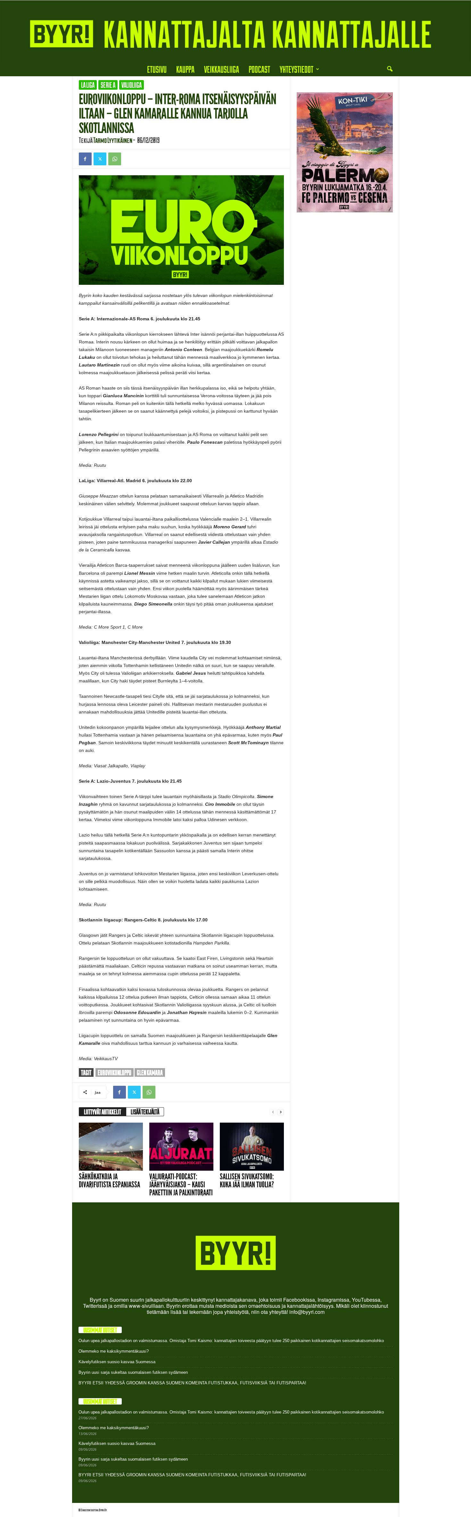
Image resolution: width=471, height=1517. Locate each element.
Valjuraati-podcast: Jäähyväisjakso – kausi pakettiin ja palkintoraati (181, 1185)
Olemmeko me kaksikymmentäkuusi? (113, 1351)
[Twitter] (100, 159)
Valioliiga (131, 84)
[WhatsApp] (114, 159)
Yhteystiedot (296, 69)
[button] (390, 69)
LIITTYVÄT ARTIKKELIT (102, 1112)
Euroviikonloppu (114, 1072)
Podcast (259, 69)
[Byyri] (235, 31)
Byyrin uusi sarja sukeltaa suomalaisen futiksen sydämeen (133, 1372)
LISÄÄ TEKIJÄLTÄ (145, 1112)
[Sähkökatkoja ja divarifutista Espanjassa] (111, 1147)
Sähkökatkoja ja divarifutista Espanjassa (109, 1181)
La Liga (88, 84)
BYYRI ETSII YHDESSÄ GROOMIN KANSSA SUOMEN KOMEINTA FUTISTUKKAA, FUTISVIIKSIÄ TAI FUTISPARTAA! (192, 1383)
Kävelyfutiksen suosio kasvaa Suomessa (116, 1361)
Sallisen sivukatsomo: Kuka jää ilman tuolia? (247, 1181)
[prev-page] (273, 1112)
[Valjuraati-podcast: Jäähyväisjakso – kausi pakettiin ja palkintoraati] (181, 1147)
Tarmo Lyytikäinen (112, 140)
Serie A (108, 84)
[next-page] (280, 1112)
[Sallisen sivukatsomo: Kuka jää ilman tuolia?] (252, 1147)
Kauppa (185, 69)
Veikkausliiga (221, 69)
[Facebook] (85, 159)
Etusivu (157, 69)
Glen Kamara (150, 1072)
